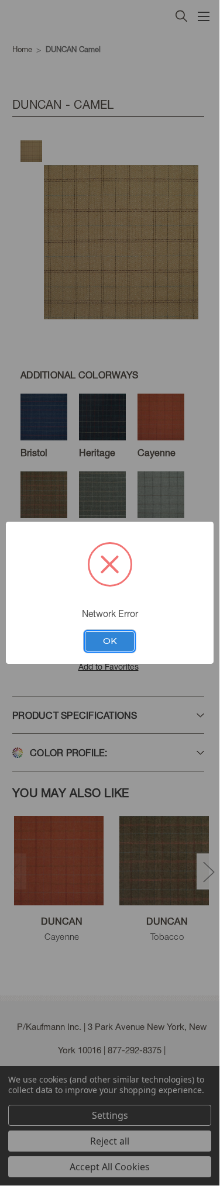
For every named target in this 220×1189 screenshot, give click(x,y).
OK (110, 641)
